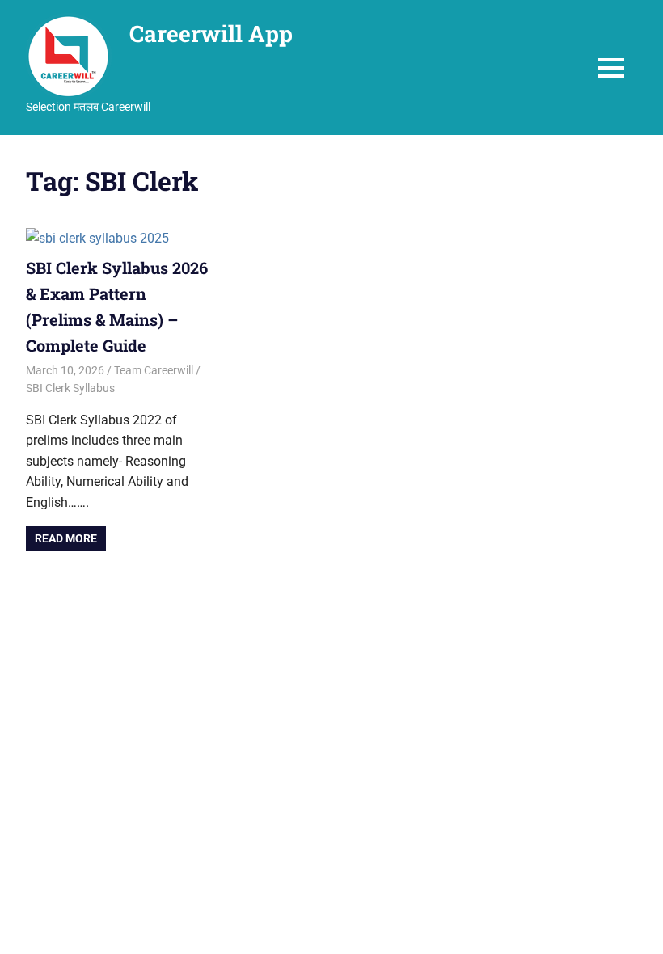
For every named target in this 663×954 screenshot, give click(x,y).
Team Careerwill (153, 370)
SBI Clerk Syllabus (70, 388)
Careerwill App (211, 34)
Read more (66, 538)
